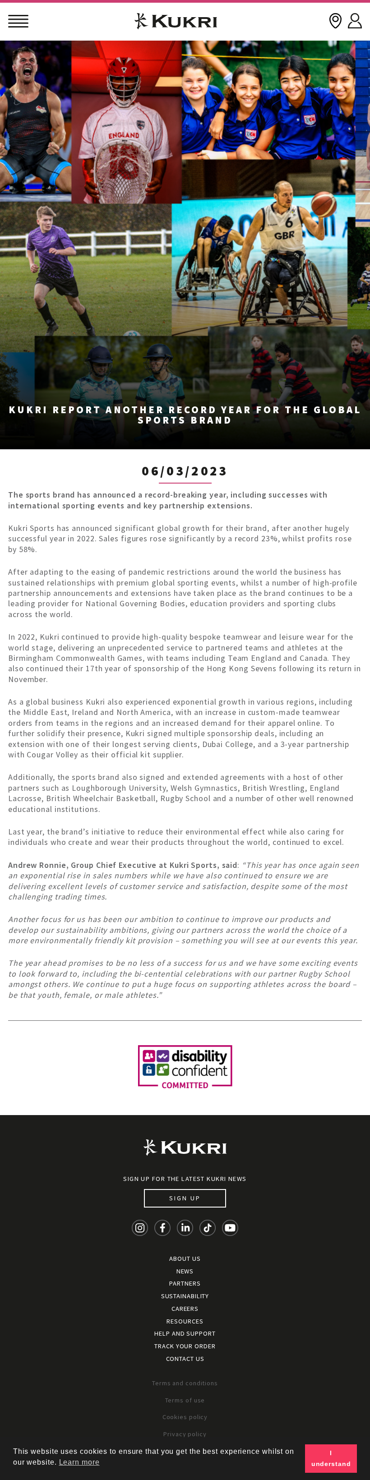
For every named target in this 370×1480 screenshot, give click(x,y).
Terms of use (185, 1400)
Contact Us (185, 1359)
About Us (184, 1258)
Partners (184, 1283)
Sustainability (185, 1296)
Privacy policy (185, 1434)
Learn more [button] (79, 1462)
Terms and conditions (185, 1383)
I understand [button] (331, 1458)
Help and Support (184, 1333)
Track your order (184, 1346)
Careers (185, 1309)
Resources (184, 1321)
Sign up (184, 1198)
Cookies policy (185, 1417)
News (185, 1271)
